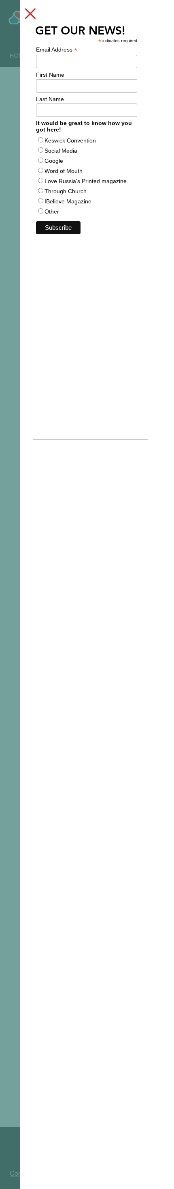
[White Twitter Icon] (83, 389)
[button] (30, 13)
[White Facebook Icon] (118, 389)
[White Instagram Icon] (100, 389)
